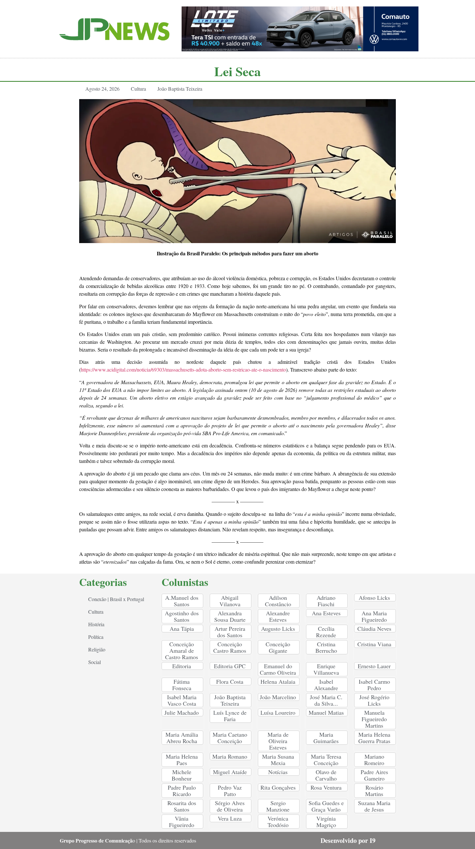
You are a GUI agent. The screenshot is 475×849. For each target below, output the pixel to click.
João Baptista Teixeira (179, 88)
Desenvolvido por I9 (348, 840)
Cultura (138, 88)
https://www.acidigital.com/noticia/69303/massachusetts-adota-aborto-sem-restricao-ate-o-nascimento (183, 369)
